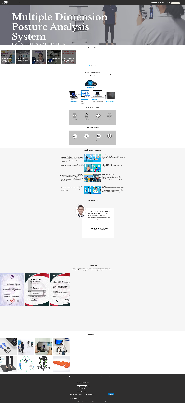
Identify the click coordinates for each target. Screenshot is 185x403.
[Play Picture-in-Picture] (110, 261)
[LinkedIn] (165, 2)
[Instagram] (162, 2)
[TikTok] (169, 2)
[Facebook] (167, 2)
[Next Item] (183, 290)
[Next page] (97, 65)
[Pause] (72, 261)
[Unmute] (73, 261)
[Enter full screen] (112, 261)
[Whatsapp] (158, 2)
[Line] (160, 2)
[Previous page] (87, 65)
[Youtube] (164, 2)
